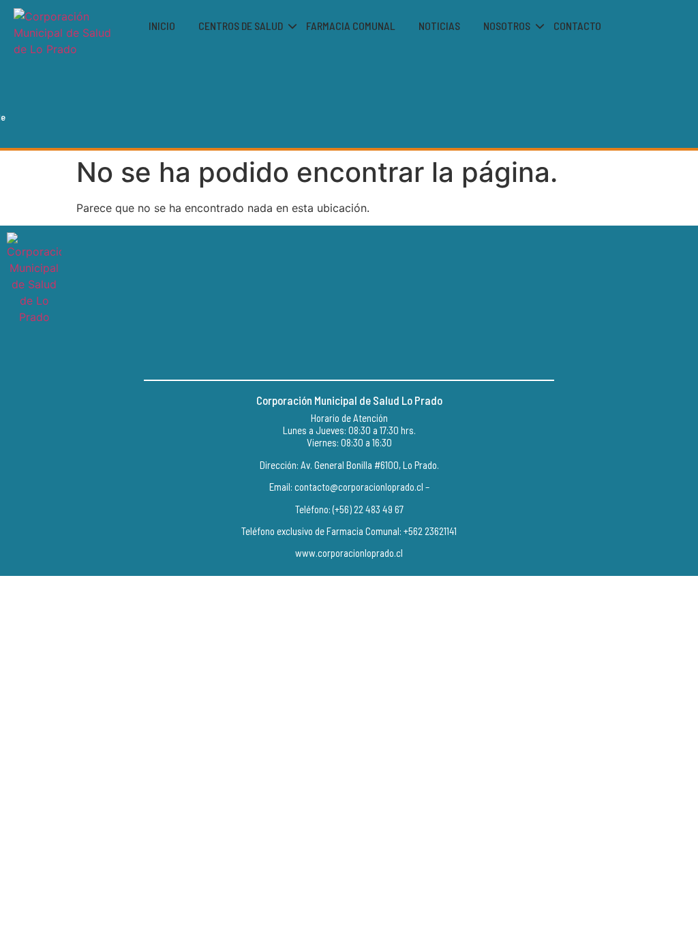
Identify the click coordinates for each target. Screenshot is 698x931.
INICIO (162, 25)
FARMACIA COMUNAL (350, 25)
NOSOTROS (506, 25)
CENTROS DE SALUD (240, 25)
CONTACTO (577, 25)
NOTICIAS (439, 25)
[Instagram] (349, 352)
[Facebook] (318, 352)
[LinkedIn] (379, 352)
